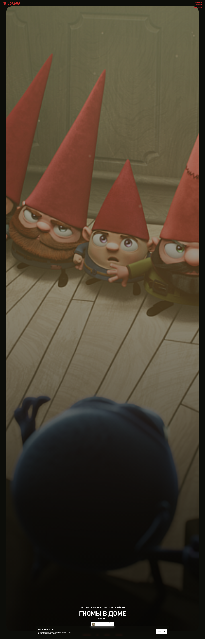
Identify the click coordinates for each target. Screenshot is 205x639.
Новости (198, 5)
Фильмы (198, 3)
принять (161, 631)
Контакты (198, 7)
